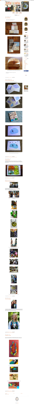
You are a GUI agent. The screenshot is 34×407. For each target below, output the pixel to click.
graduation (10, 391)
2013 (24, 67)
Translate (18, 15)
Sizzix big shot (12, 391)
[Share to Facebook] (13, 156)
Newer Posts (6, 393)
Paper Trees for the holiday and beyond (27, 49)
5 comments (10, 156)
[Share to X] (13, 77)
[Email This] (12, 77)
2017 (24, 60)
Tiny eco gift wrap (7, 17)
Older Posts (21, 393)
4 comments (10, 77)
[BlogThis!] (12, 156)
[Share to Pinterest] (14, 77)
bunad (6, 332)
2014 (24, 62)
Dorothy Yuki (8, 332)
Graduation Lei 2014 (8, 335)
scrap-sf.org (10, 332)
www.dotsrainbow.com (14, 188)
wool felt (13, 391)
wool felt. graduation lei (12, 332)
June (24, 66)
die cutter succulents (7, 391)
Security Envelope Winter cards (9, 80)
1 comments (10, 177)
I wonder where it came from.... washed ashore (27, 35)
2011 (24, 68)
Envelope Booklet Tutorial (27, 44)
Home (13, 393)
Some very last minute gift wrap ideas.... (27, 53)
